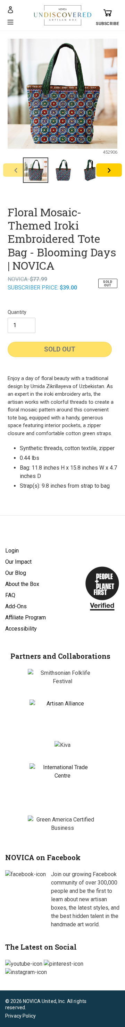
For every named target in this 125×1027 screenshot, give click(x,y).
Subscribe (107, 23)
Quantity (17, 312)
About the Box (22, 584)
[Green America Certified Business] (62, 824)
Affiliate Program (25, 617)
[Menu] (10, 21)
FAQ (10, 595)
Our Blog (15, 573)
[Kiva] (62, 745)
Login (12, 550)
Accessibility (21, 628)
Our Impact (18, 561)
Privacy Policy (20, 1016)
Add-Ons (16, 606)
